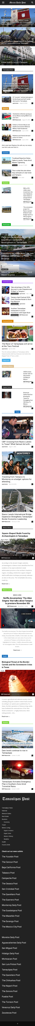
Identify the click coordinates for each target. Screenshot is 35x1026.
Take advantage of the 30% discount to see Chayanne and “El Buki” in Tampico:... (21, 289)
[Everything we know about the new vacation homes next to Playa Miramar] (17, 256)
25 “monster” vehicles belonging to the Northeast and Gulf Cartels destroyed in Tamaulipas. (23, 99)
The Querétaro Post (11, 894)
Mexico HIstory (4, 539)
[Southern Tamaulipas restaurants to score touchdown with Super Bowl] (5, 311)
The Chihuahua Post (11, 980)
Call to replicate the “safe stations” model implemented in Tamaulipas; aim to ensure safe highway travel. (16, 86)
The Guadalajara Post (12, 910)
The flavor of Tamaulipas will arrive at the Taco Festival (17, 345)
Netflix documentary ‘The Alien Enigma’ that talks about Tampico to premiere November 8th (17, 601)
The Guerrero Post (10, 900)
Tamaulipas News (6, 17)
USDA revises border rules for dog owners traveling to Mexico (27, 375)
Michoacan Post (9, 959)
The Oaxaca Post (10, 883)
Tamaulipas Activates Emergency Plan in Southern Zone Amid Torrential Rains (16, 784)
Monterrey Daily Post (11, 905)
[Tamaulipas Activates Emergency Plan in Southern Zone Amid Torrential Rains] (17, 769)
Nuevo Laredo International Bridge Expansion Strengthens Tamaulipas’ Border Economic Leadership (17, 516)
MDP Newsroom (17, 120)
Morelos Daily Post (10, 937)
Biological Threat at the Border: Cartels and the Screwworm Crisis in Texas (17, 664)
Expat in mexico (8, 830)
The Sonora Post (9, 991)
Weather (6, 839)
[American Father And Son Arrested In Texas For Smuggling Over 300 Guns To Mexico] (6, 395)
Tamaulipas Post (9, 969)
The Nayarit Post (9, 986)
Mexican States (6, 813)
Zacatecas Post (9, 1013)
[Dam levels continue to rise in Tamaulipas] (17, 737)
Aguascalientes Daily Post (14, 943)
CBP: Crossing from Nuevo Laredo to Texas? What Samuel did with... (16, 443)
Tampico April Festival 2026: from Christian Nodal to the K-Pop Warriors (21, 299)
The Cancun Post (10, 862)
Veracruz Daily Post (11, 1007)
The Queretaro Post (11, 975)
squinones (16, 90)
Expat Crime (7, 833)
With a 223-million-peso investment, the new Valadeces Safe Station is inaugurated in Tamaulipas (28, 193)
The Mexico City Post (12, 927)
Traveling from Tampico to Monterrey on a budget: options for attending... (17, 479)
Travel (3, 438)
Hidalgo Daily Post (10, 953)
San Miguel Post (9, 948)
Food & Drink (5, 340)
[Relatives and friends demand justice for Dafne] (6, 138)
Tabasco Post (8, 873)
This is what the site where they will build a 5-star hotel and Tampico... (21, 173)
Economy (15, 165)
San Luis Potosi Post (11, 964)
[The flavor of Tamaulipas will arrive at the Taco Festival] (17, 334)
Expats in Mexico (8, 366)
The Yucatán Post (10, 856)
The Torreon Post (10, 1002)
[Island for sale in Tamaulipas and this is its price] (17, 272)
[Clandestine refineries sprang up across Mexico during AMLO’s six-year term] (6, 116)
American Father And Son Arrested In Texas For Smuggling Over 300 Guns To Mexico (28, 398)
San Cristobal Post (10, 889)
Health (2, 671)
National (4, 811)
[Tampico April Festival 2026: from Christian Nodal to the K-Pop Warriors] (5, 300)
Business (4, 819)
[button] (3, 2)
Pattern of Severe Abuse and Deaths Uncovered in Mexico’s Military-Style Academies (21, 126)
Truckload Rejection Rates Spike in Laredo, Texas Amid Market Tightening (22, 160)
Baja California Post (11, 867)
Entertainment (14, 293)
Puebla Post (7, 996)
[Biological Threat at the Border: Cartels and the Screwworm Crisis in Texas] (17, 683)
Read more (6, 360)
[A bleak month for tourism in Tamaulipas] (17, 55)
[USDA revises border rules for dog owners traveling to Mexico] (6, 374)
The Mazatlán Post (10, 916)
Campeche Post (9, 878)
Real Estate (5, 234)
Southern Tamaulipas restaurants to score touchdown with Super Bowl (20, 311)
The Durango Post (10, 921)
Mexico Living (17, 595)
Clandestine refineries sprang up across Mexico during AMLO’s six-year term (22, 115)
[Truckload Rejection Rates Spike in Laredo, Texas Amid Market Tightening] (6, 160)
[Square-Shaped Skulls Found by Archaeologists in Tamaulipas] (17, 549)
